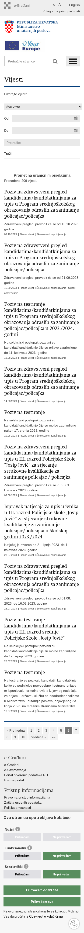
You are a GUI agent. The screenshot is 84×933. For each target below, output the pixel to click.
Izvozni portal (14, 780)
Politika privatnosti (17, 807)
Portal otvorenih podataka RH (26, 775)
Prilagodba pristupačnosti (61, 11)
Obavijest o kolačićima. (45, 916)
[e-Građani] (24, 5)
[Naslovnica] (42, 28)
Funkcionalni (15, 848)
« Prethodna (16, 730)
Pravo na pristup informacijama (27, 797)
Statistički (14, 867)
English (74, 5)
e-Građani (11, 765)
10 (23, 737)
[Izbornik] (73, 61)
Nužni (9, 829)
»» (54, 737)
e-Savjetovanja (15, 770)
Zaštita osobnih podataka (23, 802)
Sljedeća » (38, 737)
